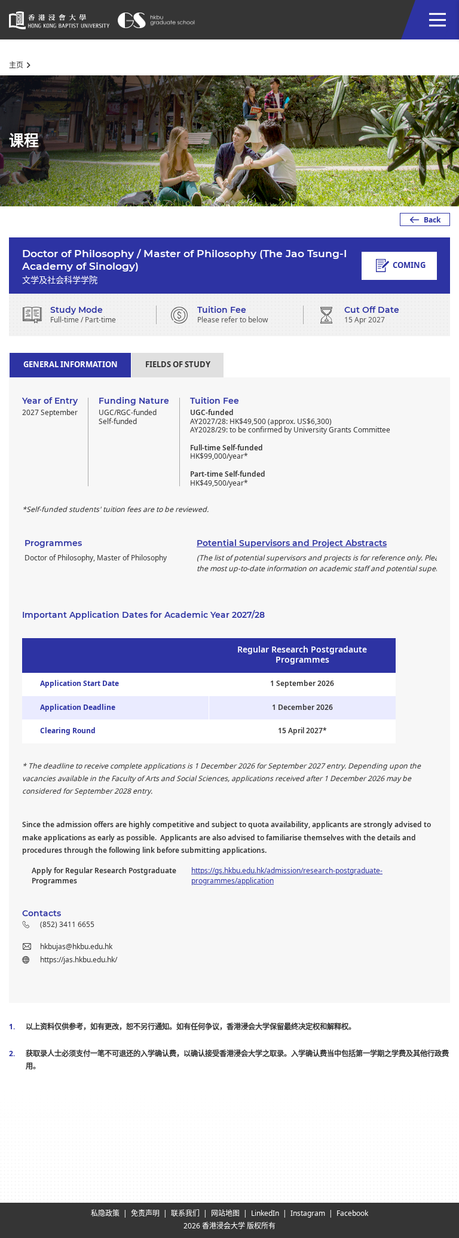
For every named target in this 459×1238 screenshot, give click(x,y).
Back (432, 220)
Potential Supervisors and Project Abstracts (292, 543)
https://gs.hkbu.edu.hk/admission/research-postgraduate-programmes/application (286, 876)
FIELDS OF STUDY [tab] (177, 364)
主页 (16, 65)
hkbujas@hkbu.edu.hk (76, 946)
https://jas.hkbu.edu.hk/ (78, 960)
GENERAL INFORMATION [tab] (70, 364)
